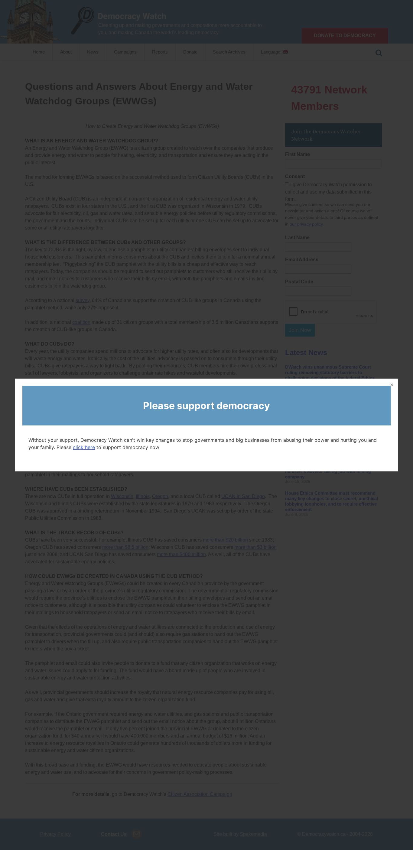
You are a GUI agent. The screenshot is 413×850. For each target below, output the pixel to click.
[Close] (391, 385)
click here (84, 447)
